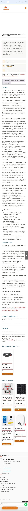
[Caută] (20, 2)
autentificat (11, 340)
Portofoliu (2, 485)
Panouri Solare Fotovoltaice (11, 76)
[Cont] (23, 2)
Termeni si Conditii (4, 481)
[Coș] (26, 2)
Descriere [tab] (6, 80)
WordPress (19, 509)
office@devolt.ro (7, 471)
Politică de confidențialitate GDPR (7, 483)
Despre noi (2, 477)
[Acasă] (17, 2)
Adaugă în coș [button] (6, 409)
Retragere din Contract (5, 491)
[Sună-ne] (8, 2)
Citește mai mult (7, 374)
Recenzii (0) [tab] (7, 83)
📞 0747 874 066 (9, 66)
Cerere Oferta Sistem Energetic (7, 489)
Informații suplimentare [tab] (17, 80)
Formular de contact (4, 479)
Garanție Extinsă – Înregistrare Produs (8, 487)
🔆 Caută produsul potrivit (9, 508)
